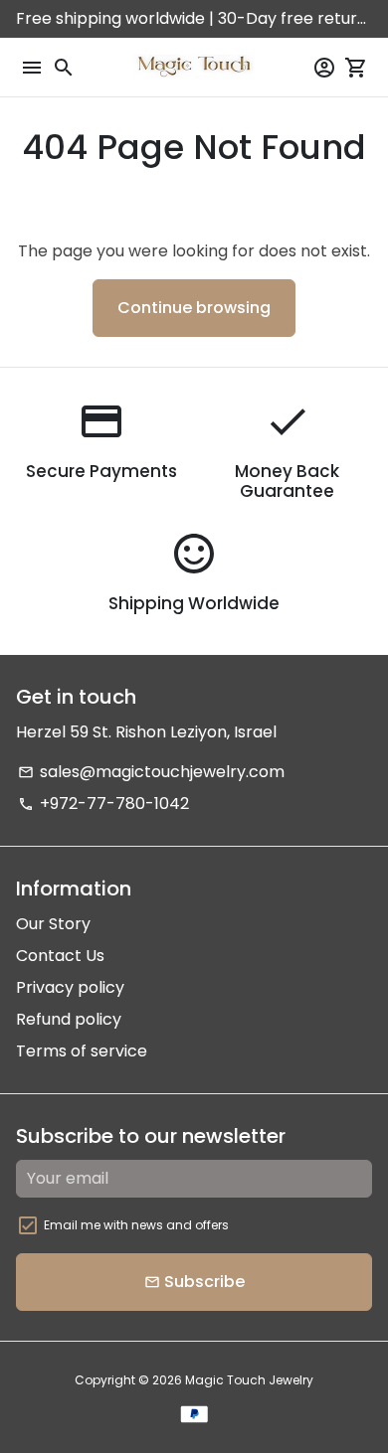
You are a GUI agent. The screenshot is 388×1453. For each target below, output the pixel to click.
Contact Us (60, 955)
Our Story (53, 923)
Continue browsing (194, 307)
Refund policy (68, 1019)
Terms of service (81, 1051)
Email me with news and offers (136, 1224)
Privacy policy (70, 987)
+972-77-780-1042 (103, 803)
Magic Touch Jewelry (249, 1380)
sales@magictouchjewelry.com (151, 771)
